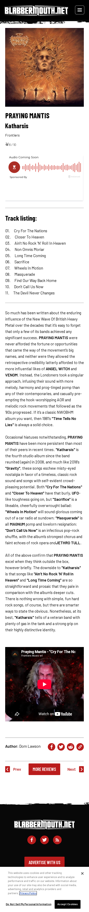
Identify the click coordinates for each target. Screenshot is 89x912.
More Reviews (44, 769)
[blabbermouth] (36, 14)
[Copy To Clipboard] (80, 747)
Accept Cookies (67, 904)
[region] (44, 889)
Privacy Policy (28, 893)
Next (71, 769)
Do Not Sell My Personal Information (28, 904)
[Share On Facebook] (51, 747)
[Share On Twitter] (61, 747)
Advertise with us (44, 862)
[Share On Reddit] (70, 747)
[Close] (82, 873)
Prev (17, 769)
